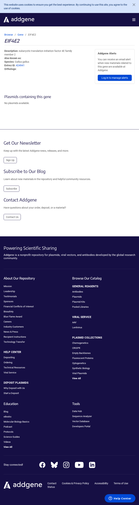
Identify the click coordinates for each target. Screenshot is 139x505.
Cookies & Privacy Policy (75, 483)
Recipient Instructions (15, 336)
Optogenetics (79, 363)
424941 (20, 65)
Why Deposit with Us (14, 388)
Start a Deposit (11, 393)
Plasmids (77, 296)
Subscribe (11, 188)
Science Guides (12, 436)
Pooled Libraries (80, 306)
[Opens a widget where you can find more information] (120, 498)
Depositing (9, 357)
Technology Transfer (14, 342)
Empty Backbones (81, 353)
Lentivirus (77, 327)
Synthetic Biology (81, 368)
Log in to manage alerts (115, 77)
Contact (51, 483)
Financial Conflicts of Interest (19, 306)
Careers (8, 321)
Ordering (8, 362)
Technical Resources (14, 367)
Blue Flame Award (13, 316)
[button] (133, 19)
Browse (8, 34)
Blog (6, 411)
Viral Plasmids (79, 373)
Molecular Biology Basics (16, 421)
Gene (20, 34)
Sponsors (8, 301)
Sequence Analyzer (82, 416)
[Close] (132, 4)
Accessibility (101, 483)
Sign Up (10, 160)
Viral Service (10, 372)
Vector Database (80, 421)
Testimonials (10, 296)
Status (51, 487)
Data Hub (77, 411)
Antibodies (77, 291)
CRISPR (76, 348)
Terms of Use (121, 483)
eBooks (7, 416)
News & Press (11, 331)
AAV (74, 322)
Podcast (8, 426)
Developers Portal (81, 426)
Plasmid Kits (78, 301)
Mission (8, 286)
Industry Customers (14, 326)
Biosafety (8, 311)
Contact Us (12, 217)
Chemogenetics (80, 343)
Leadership (9, 291)
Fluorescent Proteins (82, 358)
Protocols (8, 431)
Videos (7, 442)
